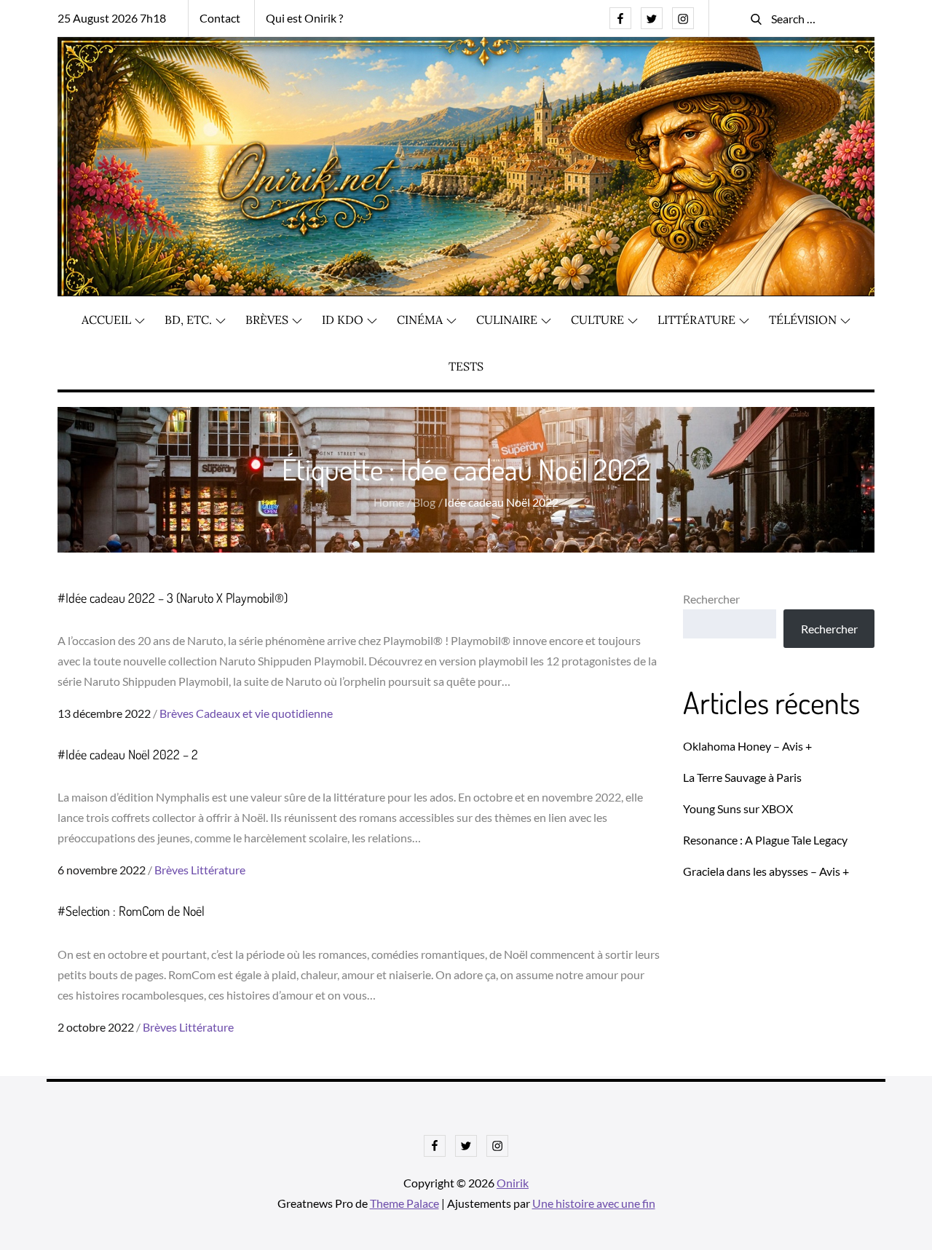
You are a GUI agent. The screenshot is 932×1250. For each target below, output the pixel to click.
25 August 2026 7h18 (112, 18)
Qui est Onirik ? (304, 18)
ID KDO (342, 319)
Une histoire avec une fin (593, 1203)
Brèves (266, 319)
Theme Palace (404, 1203)
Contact (220, 18)
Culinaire (506, 319)
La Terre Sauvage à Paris (742, 777)
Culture (597, 319)
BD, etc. (188, 319)
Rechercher (711, 599)
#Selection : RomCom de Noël (131, 911)
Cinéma (420, 319)
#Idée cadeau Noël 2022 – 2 (128, 754)
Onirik (513, 1183)
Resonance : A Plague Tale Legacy (765, 840)
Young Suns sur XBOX (738, 808)
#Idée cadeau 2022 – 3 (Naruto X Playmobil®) (173, 598)
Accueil (106, 319)
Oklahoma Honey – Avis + (747, 746)
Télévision (803, 319)
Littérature (696, 319)
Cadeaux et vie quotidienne (264, 713)
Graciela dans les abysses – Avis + (766, 871)
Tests (466, 366)
